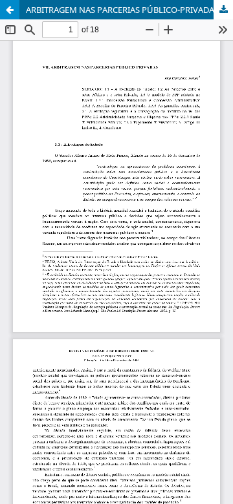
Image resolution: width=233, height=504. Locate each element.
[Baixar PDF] (223, 9)
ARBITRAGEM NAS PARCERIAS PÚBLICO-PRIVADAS (122, 10)
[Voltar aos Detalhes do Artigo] (9, 9)
